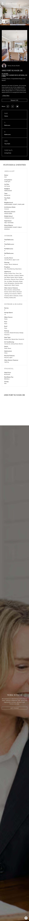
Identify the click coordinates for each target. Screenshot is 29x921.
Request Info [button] (14, 100)
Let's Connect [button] (14, 708)
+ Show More (5, 95)
